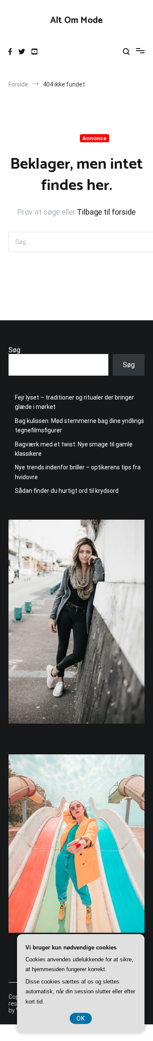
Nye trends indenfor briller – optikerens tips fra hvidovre (78, 472)
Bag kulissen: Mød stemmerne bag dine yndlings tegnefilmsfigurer (79, 425)
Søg (14, 350)
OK (80, 1018)
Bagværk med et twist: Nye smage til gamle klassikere (74, 449)
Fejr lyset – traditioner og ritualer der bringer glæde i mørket (74, 402)
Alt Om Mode (76, 20)
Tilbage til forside (106, 211)
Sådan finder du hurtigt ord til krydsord (67, 490)
